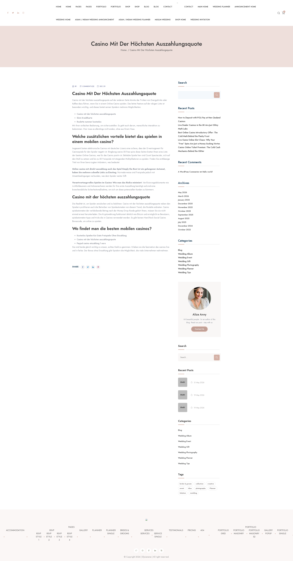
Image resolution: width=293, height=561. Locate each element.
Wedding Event (185, 257)
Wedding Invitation (200, 19)
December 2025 (185, 203)
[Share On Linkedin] (93, 267)
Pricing (192, 530)
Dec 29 (102, 86)
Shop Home (180, 19)
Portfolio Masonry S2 (254, 533)
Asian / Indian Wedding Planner (134, 19)
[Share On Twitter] (88, 267)
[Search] (217, 95)
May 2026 (182, 192)
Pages (78, 6)
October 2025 (184, 211)
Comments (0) (88, 86)
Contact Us (199, 329)
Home (58, 6)
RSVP (51, 530)
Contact (167, 6)
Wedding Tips (184, 272)
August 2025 (183, 218)
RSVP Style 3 (59, 536)
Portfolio (101, 6)
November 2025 (185, 207)
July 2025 (182, 222)
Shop (127, 6)
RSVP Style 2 (49, 536)
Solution (183, 493)
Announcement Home (245, 6)
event (182, 488)
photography (201, 488)
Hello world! (207, 171)
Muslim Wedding (163, 19)
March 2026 (183, 196)
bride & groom (186, 484)
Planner (213, 488)
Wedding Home (63, 19)
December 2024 (185, 225)
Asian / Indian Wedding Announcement (94, 19)
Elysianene (146, 556)
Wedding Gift (184, 261)
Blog (146, 6)
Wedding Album (185, 253)
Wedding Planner (221, 6)
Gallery (83, 530)
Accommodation (15, 530)
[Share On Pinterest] (98, 267)
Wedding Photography (188, 265)
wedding (193, 493)
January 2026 (184, 199)
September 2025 (185, 214)
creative (211, 484)
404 (202, 530)
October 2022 (184, 229)
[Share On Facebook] (83, 267)
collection (199, 484)
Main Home (203, 6)
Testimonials (176, 530)
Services (148, 530)
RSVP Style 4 (69, 536)
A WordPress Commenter (188, 171)
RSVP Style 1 (39, 536)
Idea (190, 488)
